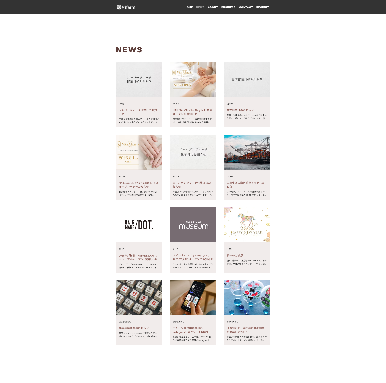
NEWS (129, 49)
